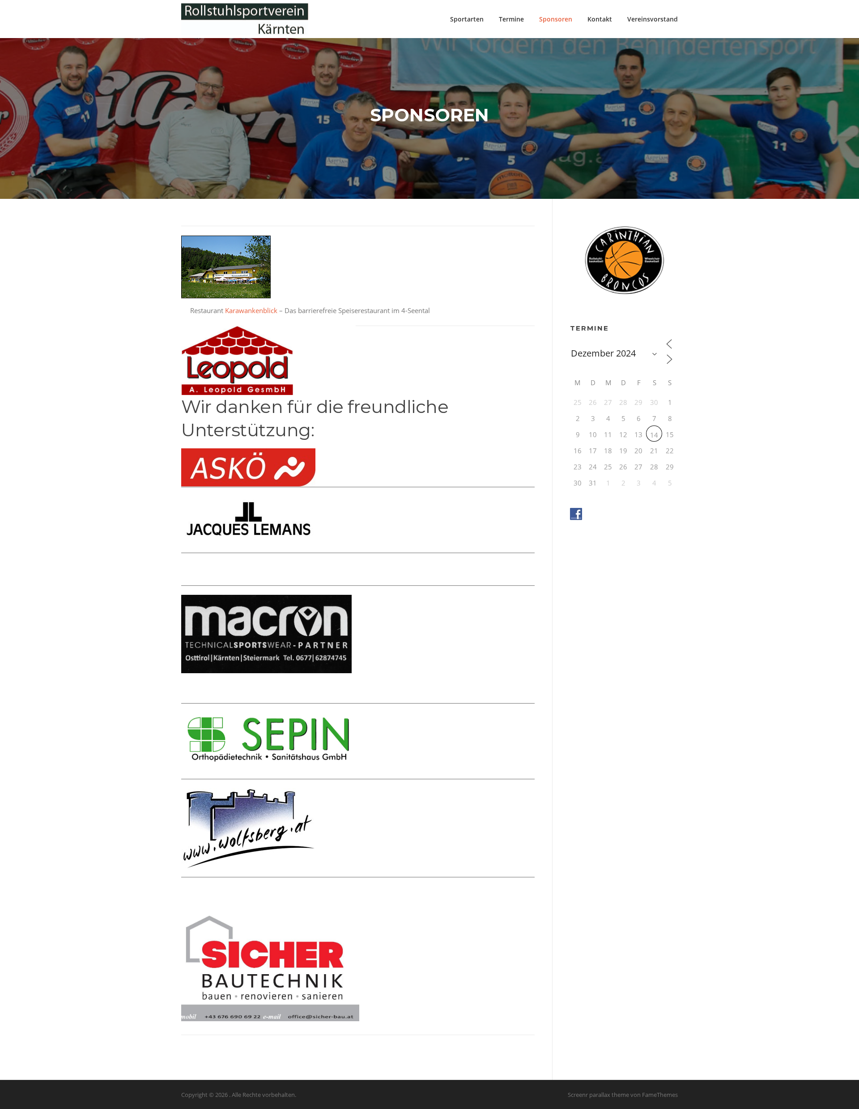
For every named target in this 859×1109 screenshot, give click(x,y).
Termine (511, 19)
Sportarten (467, 19)
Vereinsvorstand (652, 19)
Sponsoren (555, 19)
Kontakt (599, 19)
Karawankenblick (251, 310)
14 (654, 434)
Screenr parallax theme (598, 1095)
